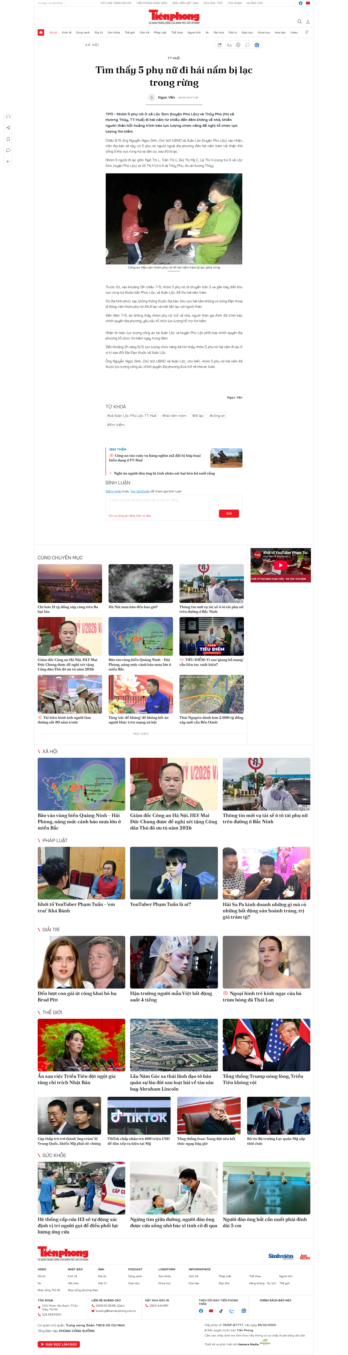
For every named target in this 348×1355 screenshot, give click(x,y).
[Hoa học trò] (305, 1257)
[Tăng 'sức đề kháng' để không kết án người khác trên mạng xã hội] (141, 694)
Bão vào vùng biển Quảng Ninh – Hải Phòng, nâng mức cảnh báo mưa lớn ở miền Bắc (140, 664)
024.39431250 (51, 1314)
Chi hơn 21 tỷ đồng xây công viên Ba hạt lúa (68, 609)
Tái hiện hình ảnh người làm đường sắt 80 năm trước (64, 719)
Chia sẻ (8, 128)
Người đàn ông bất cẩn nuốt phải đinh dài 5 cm (265, 1222)
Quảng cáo (255, 3)
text (229, 45)
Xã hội (53, 32)
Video (294, 32)
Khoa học (264, 32)
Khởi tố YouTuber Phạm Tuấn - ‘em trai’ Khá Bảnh (76, 907)
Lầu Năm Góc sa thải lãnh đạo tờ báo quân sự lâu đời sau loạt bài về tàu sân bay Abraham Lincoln (172, 1082)
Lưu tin (8, 139)
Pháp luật (160, 32)
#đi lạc (198, 415)
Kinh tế (66, 32)
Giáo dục (247, 32)
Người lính (194, 32)
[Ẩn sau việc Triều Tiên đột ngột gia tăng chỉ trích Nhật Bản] (81, 1045)
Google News (257, 45)
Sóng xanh (83, 32)
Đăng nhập (113, 491)
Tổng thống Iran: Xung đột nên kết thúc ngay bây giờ (206, 1141)
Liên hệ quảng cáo (106, 1300)
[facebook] (300, 3)
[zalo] (234, 1311)
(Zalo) (120, 1305)
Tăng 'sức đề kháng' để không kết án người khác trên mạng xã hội (139, 719)
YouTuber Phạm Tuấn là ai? (160, 904)
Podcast (135, 1269)
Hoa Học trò (213, 3)
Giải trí (233, 32)
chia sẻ (220, 45)
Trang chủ (41, 32)
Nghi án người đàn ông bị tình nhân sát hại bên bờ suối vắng (164, 473)
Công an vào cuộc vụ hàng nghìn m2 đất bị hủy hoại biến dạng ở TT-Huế (155, 457)
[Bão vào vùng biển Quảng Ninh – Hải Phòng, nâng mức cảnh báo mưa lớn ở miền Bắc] (141, 636)
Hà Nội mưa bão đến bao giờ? (133, 607)
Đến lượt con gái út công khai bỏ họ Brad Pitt (77, 996)
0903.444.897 (158, 1305)
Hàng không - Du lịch (262, 1283)
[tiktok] (223, 1311)
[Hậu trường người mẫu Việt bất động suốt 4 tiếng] (174, 962)
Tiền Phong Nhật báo (151, 3)
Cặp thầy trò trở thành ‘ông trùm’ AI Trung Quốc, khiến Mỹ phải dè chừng (69, 1141)
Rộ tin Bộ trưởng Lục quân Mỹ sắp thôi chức (276, 1141)
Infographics (200, 1269)
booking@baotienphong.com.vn (116, 1311)
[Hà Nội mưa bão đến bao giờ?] (141, 583)
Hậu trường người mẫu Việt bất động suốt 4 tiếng (171, 996)
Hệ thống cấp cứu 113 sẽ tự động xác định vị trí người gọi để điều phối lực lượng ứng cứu (78, 1225)
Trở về (8, 162)
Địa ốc (99, 32)
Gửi (229, 513)
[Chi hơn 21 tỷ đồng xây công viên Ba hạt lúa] (70, 583)
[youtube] (308, 3)
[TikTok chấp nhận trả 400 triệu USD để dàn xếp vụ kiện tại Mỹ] (139, 1116)
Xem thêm (307, 32)
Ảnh (101, 1269)
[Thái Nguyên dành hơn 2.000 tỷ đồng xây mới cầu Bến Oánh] (211, 694)
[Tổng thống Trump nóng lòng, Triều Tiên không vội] (266, 1045)
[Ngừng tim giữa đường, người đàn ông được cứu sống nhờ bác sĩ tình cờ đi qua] (174, 1188)
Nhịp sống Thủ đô (49, 1290)
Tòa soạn (235, 3)
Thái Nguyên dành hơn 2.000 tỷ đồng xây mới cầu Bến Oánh (211, 719)
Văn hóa (218, 32)
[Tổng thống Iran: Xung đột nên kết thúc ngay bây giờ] (209, 1116)
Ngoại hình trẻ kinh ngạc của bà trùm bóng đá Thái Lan (262, 996)
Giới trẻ (144, 32)
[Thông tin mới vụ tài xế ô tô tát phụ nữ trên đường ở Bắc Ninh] (211, 583)
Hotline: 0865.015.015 (116, 3)
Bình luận (8, 150)
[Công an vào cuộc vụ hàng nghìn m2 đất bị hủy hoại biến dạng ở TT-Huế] (226, 458)
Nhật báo (75, 1269)
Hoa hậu (280, 32)
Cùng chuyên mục (60, 558)
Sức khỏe (114, 32)
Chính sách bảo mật (276, 1300)
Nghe (8, 116)
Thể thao (177, 32)
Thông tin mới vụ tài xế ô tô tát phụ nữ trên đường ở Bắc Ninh (211, 609)
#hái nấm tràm (174, 415)
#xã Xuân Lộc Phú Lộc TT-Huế (131, 415)
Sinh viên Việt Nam (185, 3)
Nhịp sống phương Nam (83, 1290)
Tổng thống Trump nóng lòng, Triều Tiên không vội (263, 1079)
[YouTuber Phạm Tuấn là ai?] (174, 873)
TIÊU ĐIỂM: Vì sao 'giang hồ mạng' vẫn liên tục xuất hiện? (211, 662)
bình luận (247, 45)
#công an (217, 415)
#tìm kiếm (115, 424)
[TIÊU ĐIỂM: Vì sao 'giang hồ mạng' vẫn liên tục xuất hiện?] (211, 636)
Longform (166, 1269)
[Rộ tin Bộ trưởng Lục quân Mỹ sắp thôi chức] (279, 1116)
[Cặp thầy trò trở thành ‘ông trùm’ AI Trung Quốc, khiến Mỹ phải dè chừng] (69, 1116)
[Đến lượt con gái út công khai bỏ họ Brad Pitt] (81, 962)
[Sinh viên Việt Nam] (281, 1257)
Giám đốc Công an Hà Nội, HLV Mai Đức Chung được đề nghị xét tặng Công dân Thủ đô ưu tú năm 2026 (67, 664)
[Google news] (245, 1311)
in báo (238, 45)
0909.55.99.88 (106, 1305)
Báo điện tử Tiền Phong (174, 17)
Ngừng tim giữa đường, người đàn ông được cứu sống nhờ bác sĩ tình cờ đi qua (173, 1222)
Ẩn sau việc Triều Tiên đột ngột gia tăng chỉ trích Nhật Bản (77, 1079)
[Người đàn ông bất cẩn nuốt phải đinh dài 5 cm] (266, 1188)
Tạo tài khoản (140, 491)
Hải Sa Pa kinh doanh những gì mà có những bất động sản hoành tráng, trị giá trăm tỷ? (264, 910)
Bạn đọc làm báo (61, 1344)
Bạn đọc (224, 1283)
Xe (207, 32)
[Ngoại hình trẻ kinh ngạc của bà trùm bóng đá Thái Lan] (266, 962)
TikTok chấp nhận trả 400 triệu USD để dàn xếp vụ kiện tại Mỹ (139, 1141)
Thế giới (130, 32)
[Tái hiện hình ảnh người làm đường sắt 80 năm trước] (70, 694)
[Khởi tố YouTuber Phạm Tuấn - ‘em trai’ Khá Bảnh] (81, 873)
